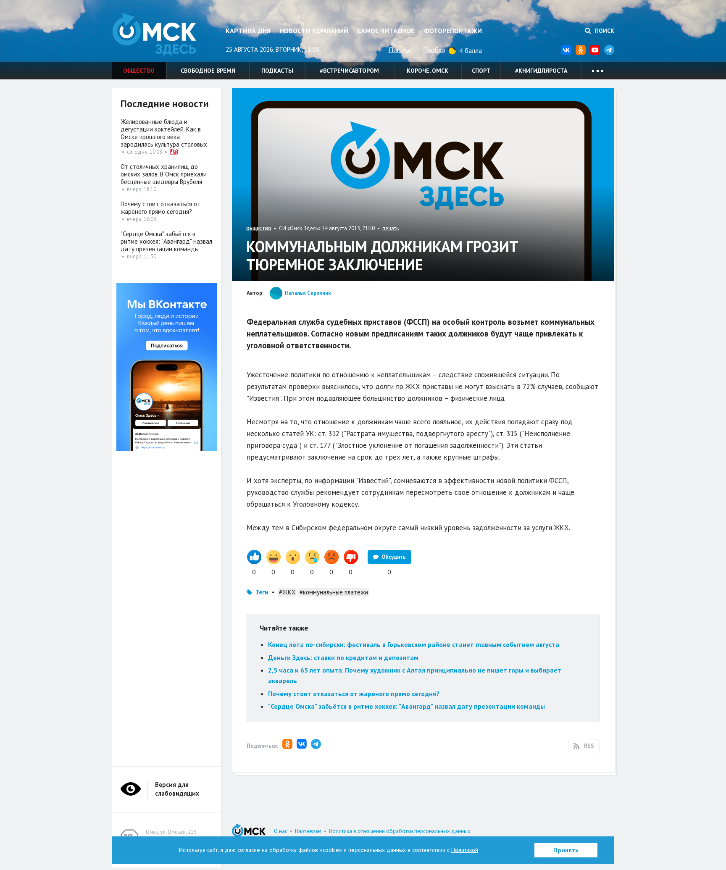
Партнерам (308, 831)
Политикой (464, 850)
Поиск (603, 30)
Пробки (434, 49)
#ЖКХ (287, 592)
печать (390, 228)
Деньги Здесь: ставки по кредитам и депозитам (343, 657)
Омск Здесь (154, 34)
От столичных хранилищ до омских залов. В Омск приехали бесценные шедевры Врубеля (164, 174)
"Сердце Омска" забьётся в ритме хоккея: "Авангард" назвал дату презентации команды (406, 706)
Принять (566, 850)
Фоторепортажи (453, 30)
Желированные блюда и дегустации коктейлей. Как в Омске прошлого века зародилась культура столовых (164, 133)
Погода (399, 49)
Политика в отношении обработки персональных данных (400, 831)
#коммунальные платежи (334, 592)
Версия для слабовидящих (177, 789)
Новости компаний (314, 30)
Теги (261, 592)
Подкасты (277, 70)
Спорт (481, 70)
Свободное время (208, 70)
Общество (139, 70)
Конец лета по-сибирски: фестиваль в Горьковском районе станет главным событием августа (413, 644)
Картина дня (248, 30)
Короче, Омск (427, 70)
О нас (280, 831)
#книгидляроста (541, 70)
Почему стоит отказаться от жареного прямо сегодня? (353, 693)
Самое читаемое (386, 30)
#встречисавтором (349, 70)
